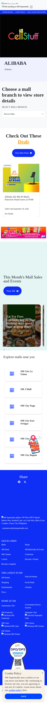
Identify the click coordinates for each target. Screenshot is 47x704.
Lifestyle (28, 587)
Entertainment (6, 587)
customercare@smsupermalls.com (15, 528)
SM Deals (5, 549)
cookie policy (15, 690)
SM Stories (5, 578)
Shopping (5, 582)
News (3, 592)
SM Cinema (6, 554)
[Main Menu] (31, 7)
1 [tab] (4, 350)
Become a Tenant (31, 559)
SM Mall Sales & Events (34, 549)
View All (11, 291)
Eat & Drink (29, 582)
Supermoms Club (8, 606)
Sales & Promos (31, 577)
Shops (27, 545)
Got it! (23, 696)
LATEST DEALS (20, 12)
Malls (3, 545)
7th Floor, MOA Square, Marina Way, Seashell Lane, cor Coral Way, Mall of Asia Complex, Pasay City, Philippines (23, 520)
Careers (4, 559)
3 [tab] (9, 350)
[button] (15, 7)
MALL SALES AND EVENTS (36, 12)
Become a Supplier (8, 564)
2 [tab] (6, 350)
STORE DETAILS (7, 12)
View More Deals (22, 153)
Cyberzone (29, 554)
